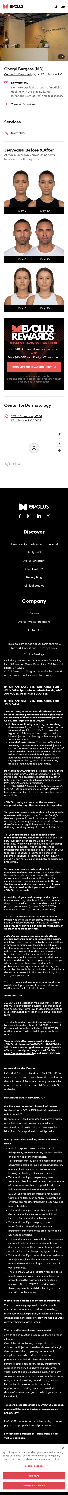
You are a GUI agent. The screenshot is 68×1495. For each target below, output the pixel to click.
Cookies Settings (33, 1466)
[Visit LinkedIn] (39, 516)
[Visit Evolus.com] (13, 6)
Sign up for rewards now (32, 367)
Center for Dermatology (20, 74)
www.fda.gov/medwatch (19, 1053)
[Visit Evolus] (34, 506)
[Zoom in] (59, 433)
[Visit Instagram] (29, 516)
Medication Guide (19, 1031)
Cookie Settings (34, 654)
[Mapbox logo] (13, 464)
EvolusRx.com (18, 1438)
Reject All (34, 1476)
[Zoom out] (59, 438)
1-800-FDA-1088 (51, 1053)
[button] (34, 37)
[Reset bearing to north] (59, 443)
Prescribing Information (17, 1028)
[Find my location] (59, 450)
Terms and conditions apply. (34, 376)
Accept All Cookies (34, 1486)
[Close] (63, 1448)
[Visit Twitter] (48, 516)
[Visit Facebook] (20, 516)
